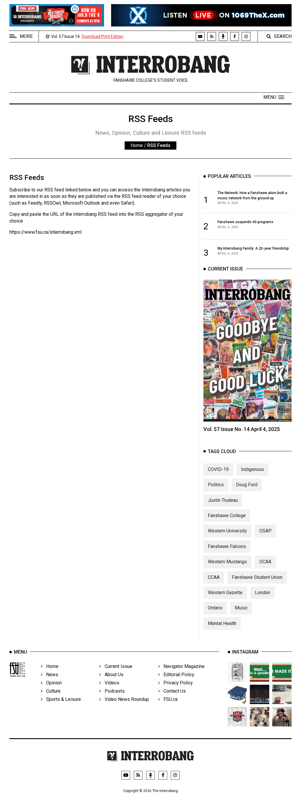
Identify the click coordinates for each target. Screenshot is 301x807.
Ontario (215, 608)
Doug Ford (246, 484)
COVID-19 (218, 469)
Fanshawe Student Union (257, 577)
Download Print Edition (102, 36)
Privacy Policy (176, 683)
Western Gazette (225, 592)
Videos (110, 683)
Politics (216, 484)
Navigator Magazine (182, 666)
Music (241, 608)
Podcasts (113, 691)
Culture (52, 691)
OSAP (265, 531)
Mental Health (222, 623)
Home (137, 145)
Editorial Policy (177, 674)
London (262, 592)
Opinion (52, 683)
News (50, 674)
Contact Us (173, 691)
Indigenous (252, 469)
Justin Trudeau (223, 500)
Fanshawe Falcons (227, 546)
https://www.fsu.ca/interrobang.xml (45, 232)
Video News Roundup (125, 699)
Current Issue (116, 666)
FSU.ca (169, 699)
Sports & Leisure (62, 699)
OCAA (265, 561)
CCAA (214, 577)
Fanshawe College (227, 515)
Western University (227, 531)
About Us (112, 674)
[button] (273, 97)
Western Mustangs (227, 561)
